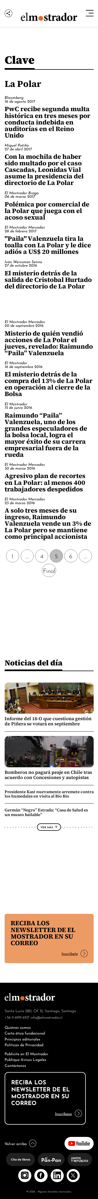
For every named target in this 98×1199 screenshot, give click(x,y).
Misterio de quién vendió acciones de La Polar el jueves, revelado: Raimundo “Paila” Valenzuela (49, 343)
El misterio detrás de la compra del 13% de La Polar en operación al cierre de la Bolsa (49, 384)
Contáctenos (15, 1065)
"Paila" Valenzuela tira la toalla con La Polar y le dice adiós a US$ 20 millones (48, 245)
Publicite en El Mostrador (26, 1053)
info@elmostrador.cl (46, 1017)
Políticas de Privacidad (24, 1044)
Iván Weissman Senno (23, 261)
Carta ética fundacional (25, 1032)
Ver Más (47, 827)
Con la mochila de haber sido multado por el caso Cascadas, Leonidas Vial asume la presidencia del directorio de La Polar (44, 169)
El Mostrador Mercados (25, 227)
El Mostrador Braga (22, 192)
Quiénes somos (18, 1027)
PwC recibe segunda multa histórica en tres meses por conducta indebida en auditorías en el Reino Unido (47, 121)
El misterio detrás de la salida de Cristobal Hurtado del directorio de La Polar (48, 280)
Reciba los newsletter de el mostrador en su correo (43, 932)
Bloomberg (14, 97)
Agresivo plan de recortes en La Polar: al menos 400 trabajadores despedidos (45, 482)
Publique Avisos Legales (25, 1059)
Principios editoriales (22, 1038)
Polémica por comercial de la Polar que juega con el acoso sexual (47, 211)
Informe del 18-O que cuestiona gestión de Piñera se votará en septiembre (48, 721)
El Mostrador (16, 362)
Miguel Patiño (17, 145)
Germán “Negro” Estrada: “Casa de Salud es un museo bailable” (46, 812)
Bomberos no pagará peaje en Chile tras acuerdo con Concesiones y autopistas (48, 775)
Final (49, 570)
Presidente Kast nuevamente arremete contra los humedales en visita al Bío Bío (49, 794)
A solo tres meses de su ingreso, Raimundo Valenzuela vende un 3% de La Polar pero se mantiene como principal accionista (48, 523)
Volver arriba (16, 1143)
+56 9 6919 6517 (17, 1017)
